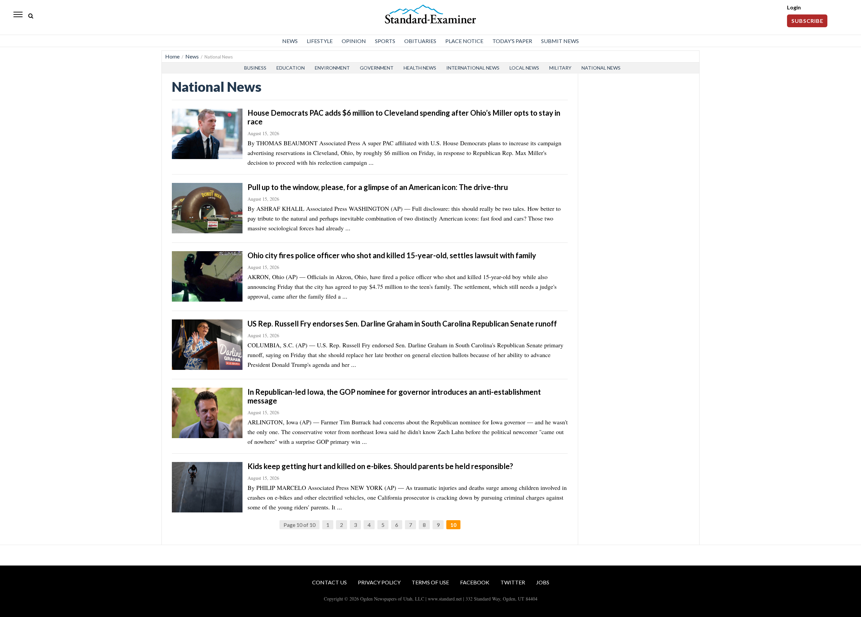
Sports (385, 41)
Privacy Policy (379, 582)
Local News (524, 68)
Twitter (512, 582)
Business (255, 68)
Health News (420, 68)
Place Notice (464, 41)
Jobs (542, 582)
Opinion (354, 41)
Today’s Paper (512, 41)
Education (290, 68)
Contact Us (329, 582)
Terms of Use (430, 582)
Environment (332, 68)
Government (377, 68)
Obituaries (420, 41)
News (290, 41)
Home (172, 56)
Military (560, 68)
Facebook (474, 582)
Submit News (560, 41)
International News (472, 68)
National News (601, 68)
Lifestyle (320, 41)
